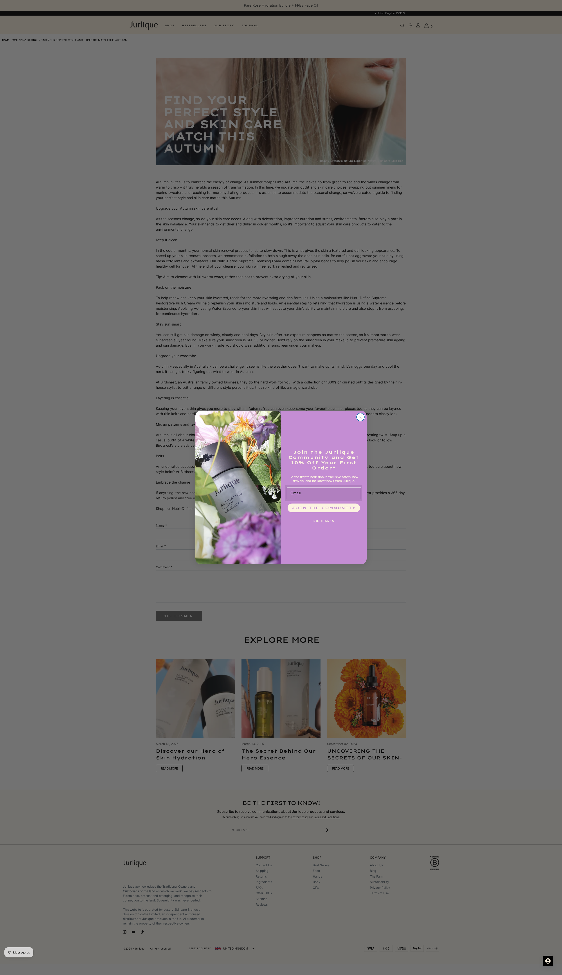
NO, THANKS (323, 521)
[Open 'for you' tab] (548, 961)
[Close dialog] (360, 417)
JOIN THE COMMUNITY (324, 508)
